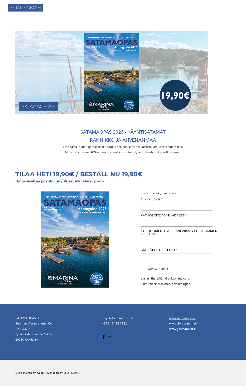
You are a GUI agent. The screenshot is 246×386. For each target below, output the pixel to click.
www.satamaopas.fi (182, 318)
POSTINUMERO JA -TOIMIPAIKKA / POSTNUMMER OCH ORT (179, 233)
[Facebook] (104, 337)
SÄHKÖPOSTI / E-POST (159, 250)
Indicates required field (159, 193)
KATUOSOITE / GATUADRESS (164, 215)
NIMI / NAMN (152, 199)
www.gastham (179, 329)
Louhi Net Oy (71, 372)
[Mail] (109, 337)
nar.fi (192, 329)
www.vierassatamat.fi (184, 323)
